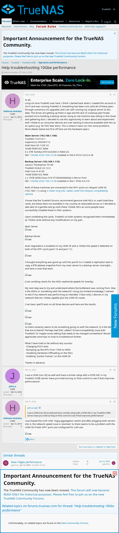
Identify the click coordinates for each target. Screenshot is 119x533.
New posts (6, 26)
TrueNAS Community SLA (70, 26)
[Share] (110, 95)
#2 (114, 369)
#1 (114, 94)
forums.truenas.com (42, 506)
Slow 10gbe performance (26, 462)
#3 (114, 401)
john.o (12, 386)
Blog (32, 26)
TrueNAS (106, 9)
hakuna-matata (11, 72)
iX (114, 9)
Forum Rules (46, 26)
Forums (6, 21)
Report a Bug (92, 21)
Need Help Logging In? (95, 26)
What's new (19, 21)
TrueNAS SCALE (38, 465)
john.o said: (32, 407)
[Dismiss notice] (114, 33)
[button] (27, 21)
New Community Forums (74, 523)
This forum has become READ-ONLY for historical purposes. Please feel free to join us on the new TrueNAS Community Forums (55, 54)
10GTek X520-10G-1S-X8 (43, 155)
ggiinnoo (14, 465)
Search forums (20, 26)
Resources (74, 21)
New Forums (115, 316)
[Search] (115, 21)
